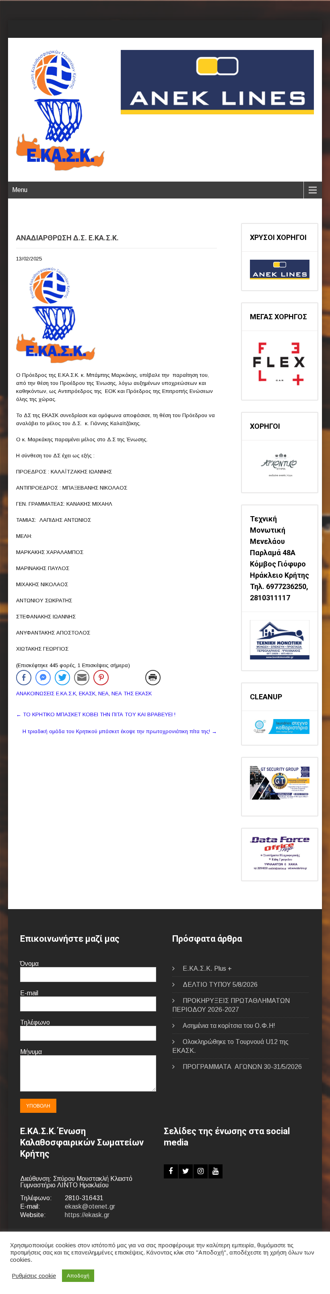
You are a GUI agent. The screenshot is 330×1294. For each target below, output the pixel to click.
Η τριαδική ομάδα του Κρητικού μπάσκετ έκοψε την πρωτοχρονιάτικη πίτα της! (120, 731)
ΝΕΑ (103, 693)
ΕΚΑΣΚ (87, 693)
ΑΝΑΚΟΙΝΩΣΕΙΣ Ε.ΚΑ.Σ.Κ (46, 693)
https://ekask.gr (87, 1214)
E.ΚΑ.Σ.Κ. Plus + (207, 968)
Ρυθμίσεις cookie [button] (34, 1276)
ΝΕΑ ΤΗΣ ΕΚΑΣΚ (131, 693)
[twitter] (186, 1171)
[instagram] (201, 1171)
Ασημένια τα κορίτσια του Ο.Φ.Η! (229, 1025)
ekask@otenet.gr (90, 1206)
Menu (19, 189)
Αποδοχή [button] (78, 1276)
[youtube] (215, 1171)
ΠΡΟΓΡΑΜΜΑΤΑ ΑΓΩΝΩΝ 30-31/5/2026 (242, 1066)
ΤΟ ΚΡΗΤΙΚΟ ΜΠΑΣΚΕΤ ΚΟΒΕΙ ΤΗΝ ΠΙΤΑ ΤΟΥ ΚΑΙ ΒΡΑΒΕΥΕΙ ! (95, 714)
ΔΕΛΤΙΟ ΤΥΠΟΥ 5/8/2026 (220, 984)
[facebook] (171, 1171)
